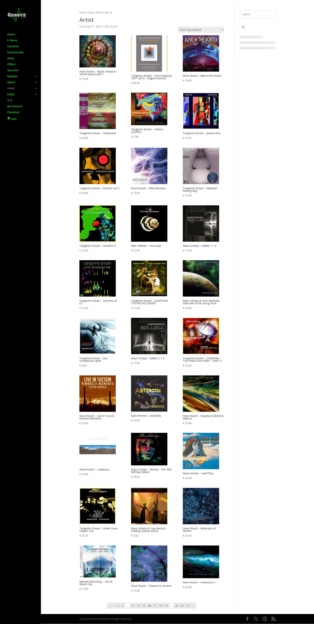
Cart (13, 119)
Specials (12, 70)
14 (138, 605)
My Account (14, 106)
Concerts (13, 46)
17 (155, 605)
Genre (11, 82)
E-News (12, 40)
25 (176, 605)
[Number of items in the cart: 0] (243, 27)
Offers (11, 64)
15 (143, 605)
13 (132, 605)
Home (11, 34)
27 (187, 605)
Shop (10, 58)
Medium (12, 76)
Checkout (13, 112)
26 (182, 605)
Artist (10, 88)
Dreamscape (15, 52)
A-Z (9, 100)
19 (166, 605)
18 (160, 605)
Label (11, 94)
